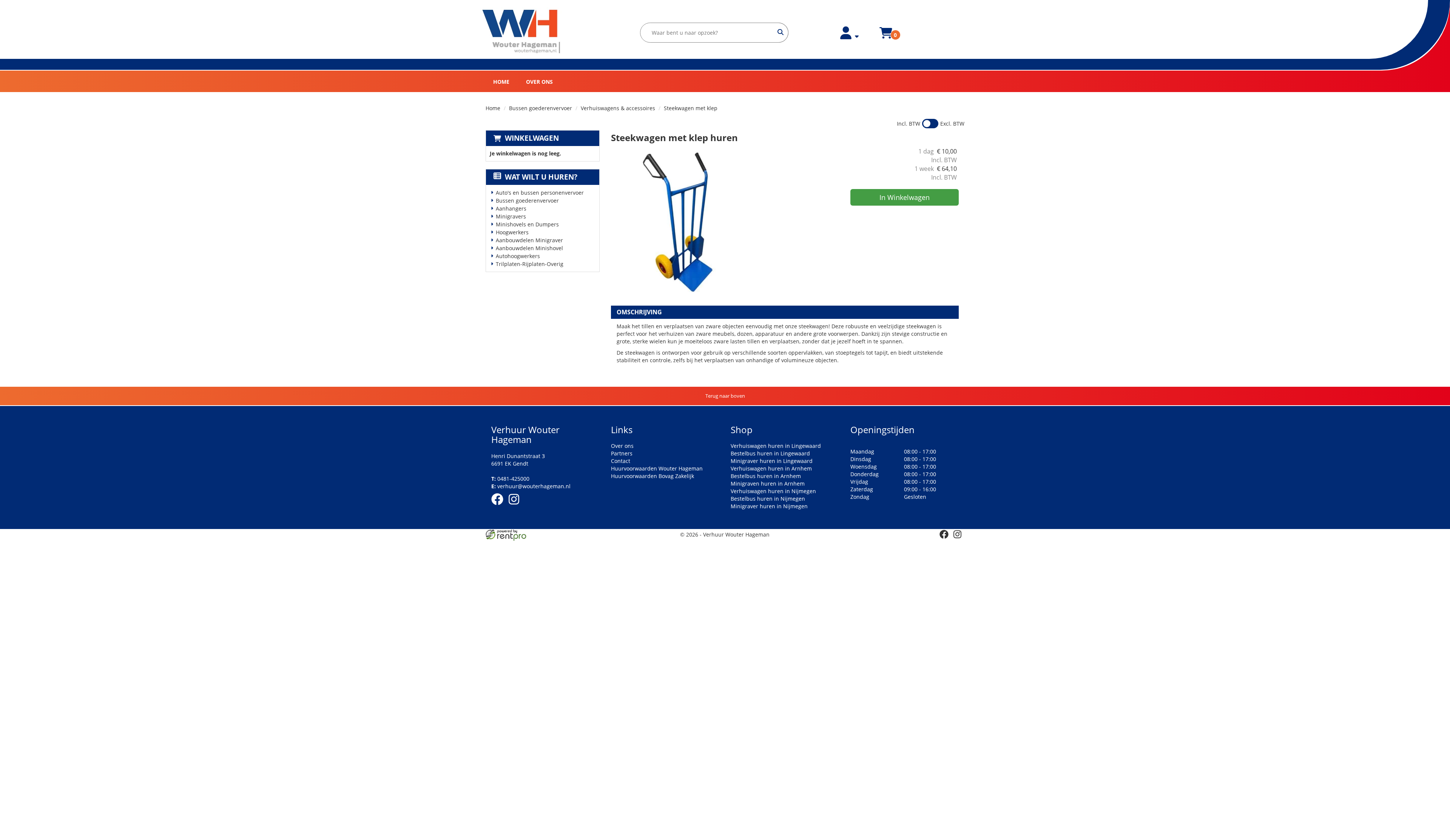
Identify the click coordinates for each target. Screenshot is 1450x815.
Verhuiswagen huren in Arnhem (771, 468)
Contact (620, 460)
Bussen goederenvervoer (540, 108)
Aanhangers (511, 208)
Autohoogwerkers (518, 256)
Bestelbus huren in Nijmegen (768, 498)
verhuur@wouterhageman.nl (531, 486)
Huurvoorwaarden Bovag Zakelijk (652, 476)
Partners (621, 453)
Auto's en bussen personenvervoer (540, 192)
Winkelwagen (532, 138)
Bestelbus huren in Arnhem (766, 476)
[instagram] (516, 506)
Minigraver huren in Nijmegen (769, 506)
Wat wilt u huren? (541, 177)
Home (501, 81)
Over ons (539, 81)
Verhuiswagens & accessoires (618, 108)
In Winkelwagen (904, 197)
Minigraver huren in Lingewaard (772, 460)
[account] (849, 37)
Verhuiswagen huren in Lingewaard (776, 445)
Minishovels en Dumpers (527, 224)
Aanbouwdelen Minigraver (529, 240)
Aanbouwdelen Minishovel (529, 248)
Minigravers (511, 216)
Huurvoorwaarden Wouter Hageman (657, 468)
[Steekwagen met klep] (686, 222)
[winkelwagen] (885, 37)
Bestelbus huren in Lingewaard (770, 453)
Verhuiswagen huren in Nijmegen (773, 491)
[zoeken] (780, 33)
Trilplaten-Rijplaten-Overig (529, 264)
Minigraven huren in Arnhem (768, 483)
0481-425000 (510, 478)
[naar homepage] (521, 31)
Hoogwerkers (512, 232)
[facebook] (499, 506)
